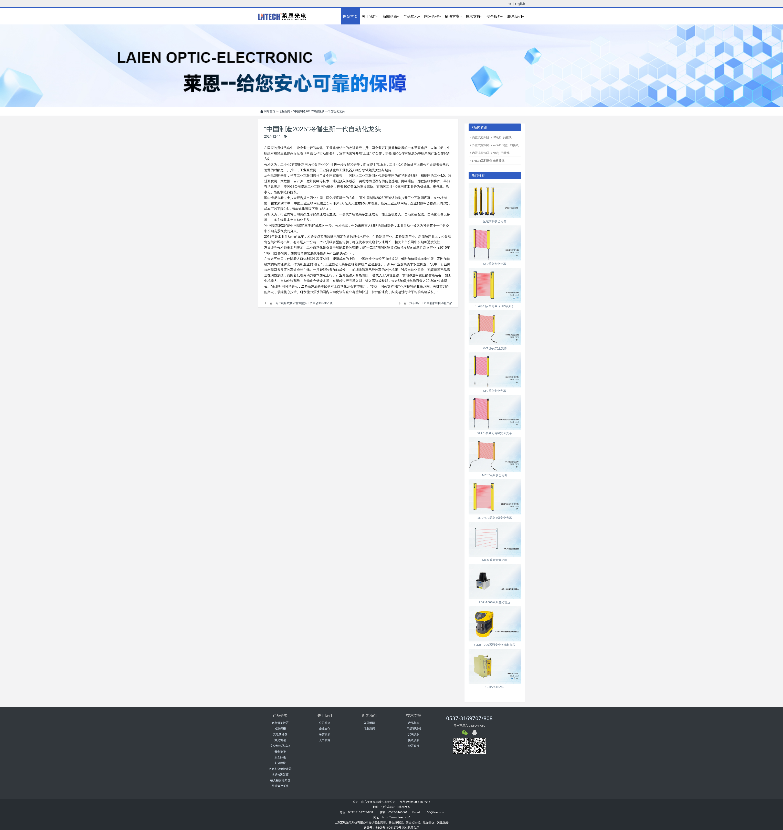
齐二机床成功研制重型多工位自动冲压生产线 (304, 303)
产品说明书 (414, 728)
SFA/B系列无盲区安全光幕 (494, 433)
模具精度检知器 (280, 780)
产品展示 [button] (410, 16)
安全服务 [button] (494, 16)
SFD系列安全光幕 (494, 264)
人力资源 (324, 740)
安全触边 (280, 757)
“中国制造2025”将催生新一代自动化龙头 (319, 111)
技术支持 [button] (473, 16)
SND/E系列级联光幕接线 (488, 160)
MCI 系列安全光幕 (495, 348)
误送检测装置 (280, 774)
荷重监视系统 (280, 786)
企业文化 (324, 728)
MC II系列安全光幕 (495, 475)
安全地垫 (280, 751)
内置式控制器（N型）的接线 (491, 153)
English (520, 4)
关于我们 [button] (369, 16)
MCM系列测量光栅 (494, 560)
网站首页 (350, 16)
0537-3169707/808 (469, 718)
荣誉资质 (324, 734)
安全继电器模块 (280, 746)
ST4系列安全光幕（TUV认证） (495, 306)
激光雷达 (280, 740)
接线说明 (413, 740)
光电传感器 (280, 734)
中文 (509, 4)
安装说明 (413, 734)
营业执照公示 (410, 827)
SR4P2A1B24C (495, 687)
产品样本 (413, 723)
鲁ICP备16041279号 (388, 827)
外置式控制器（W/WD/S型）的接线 (495, 145)
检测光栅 (280, 728)
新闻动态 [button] (390, 16)
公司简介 (324, 723)
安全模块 (280, 763)
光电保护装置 (280, 723)
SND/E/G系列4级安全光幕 (495, 518)
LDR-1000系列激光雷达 (494, 602)
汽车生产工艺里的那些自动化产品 (430, 303)
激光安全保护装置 (280, 769)
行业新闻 (284, 111)
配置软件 (413, 746)
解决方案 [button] (452, 16)
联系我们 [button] (514, 16)
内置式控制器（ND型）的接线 (492, 137)
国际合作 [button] (431, 16)
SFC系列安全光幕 (494, 391)
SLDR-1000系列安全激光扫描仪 (495, 645)
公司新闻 (369, 723)
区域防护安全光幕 (495, 221)
